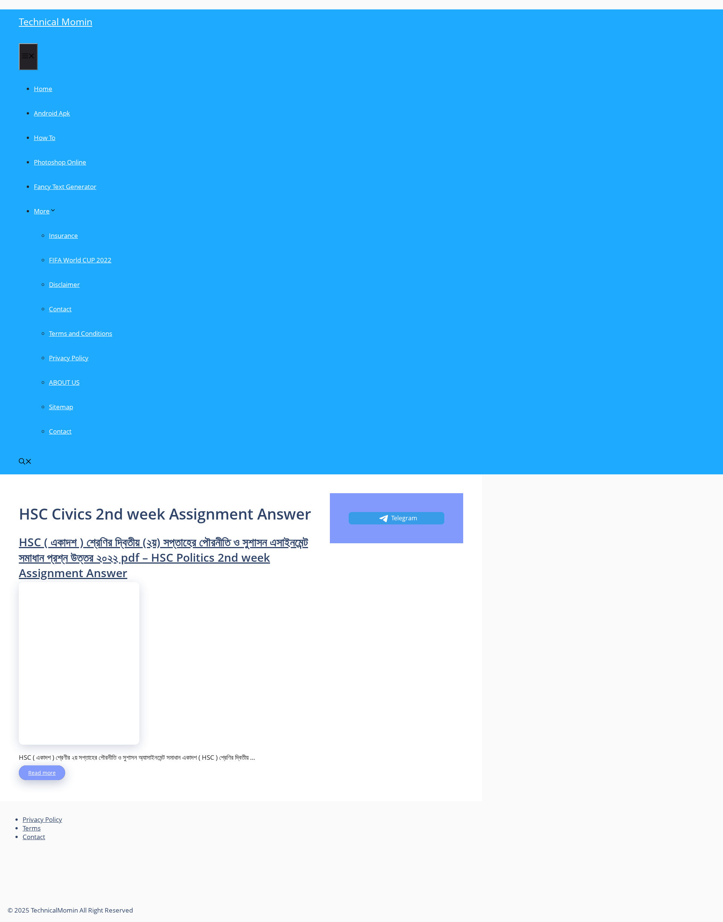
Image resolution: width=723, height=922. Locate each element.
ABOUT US (64, 382)
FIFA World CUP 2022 (80, 260)
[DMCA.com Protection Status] (64, 901)
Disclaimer (64, 284)
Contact (60, 309)
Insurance (63, 235)
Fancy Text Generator (65, 186)
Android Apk (52, 113)
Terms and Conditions (80, 333)
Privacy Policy (68, 358)
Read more (42, 772)
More (42, 211)
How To (44, 137)
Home (43, 88)
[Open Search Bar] (25, 462)
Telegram (404, 518)
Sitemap (61, 406)
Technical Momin (55, 21)
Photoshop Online (60, 162)
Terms (32, 828)
